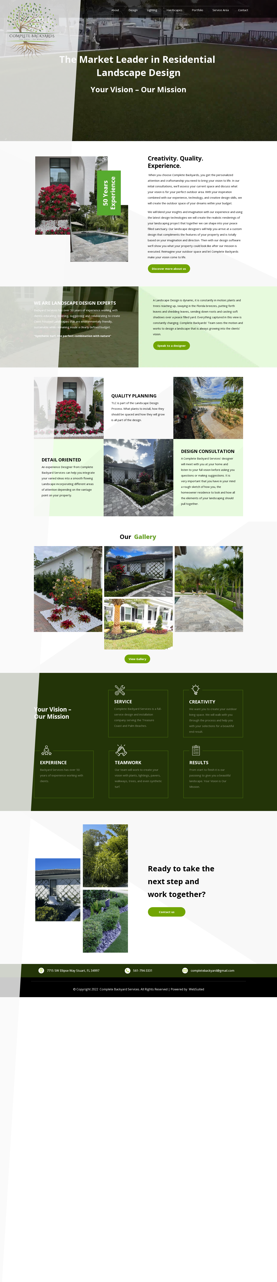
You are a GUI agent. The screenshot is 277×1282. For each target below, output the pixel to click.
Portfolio (197, 10)
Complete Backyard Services (119, 989)
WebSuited (195, 989)
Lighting (152, 10)
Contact (243, 10)
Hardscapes (174, 10)
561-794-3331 (142, 970)
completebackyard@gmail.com (212, 970)
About (115, 10)
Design (133, 10)
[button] (68, 589)
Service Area (221, 10)
